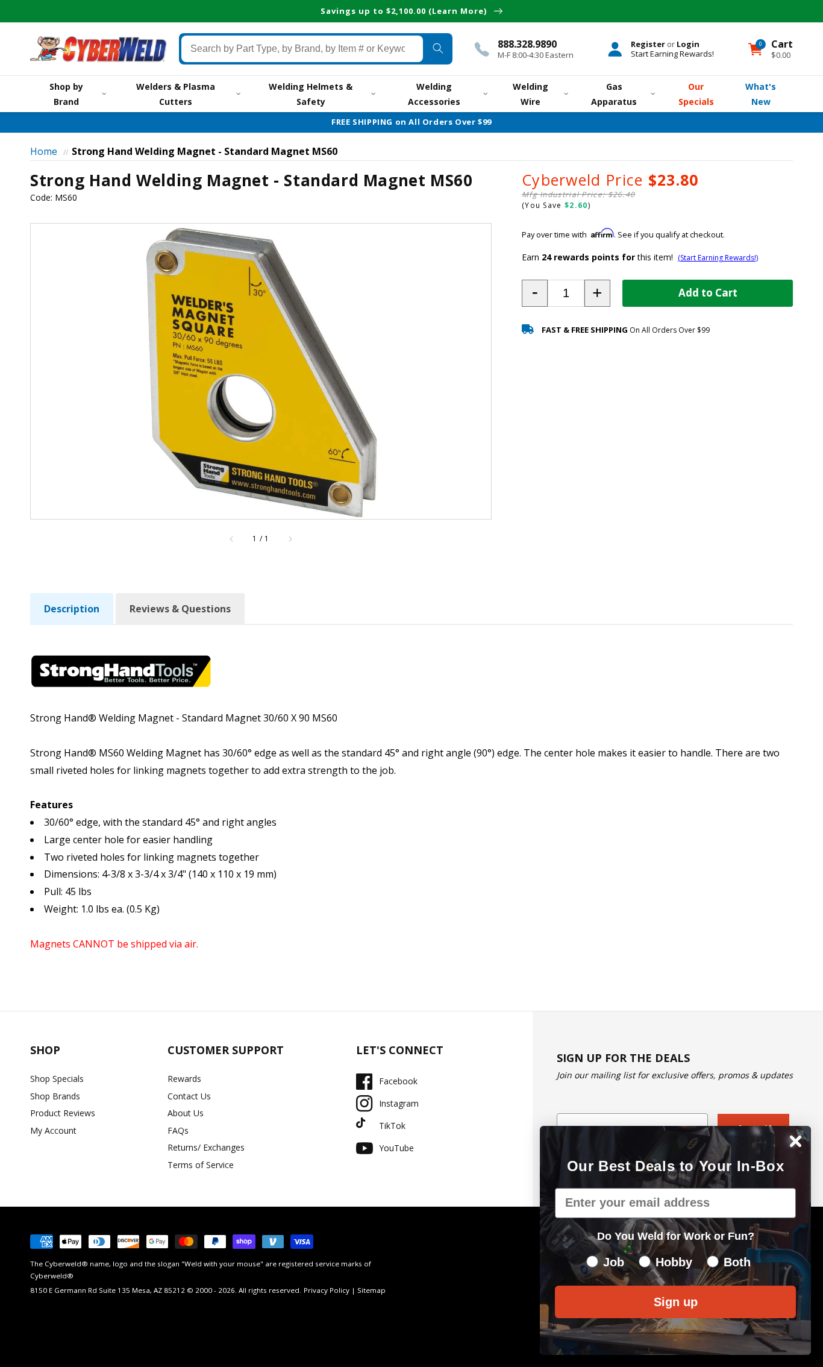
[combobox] (302, 49)
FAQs (178, 1130)
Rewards (184, 1078)
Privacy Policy (326, 1290)
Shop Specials (57, 1078)
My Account (53, 1130)
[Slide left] (232, 539)
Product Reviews (62, 1113)
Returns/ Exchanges (206, 1147)
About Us (185, 1113)
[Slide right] (290, 539)
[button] (535, 293)
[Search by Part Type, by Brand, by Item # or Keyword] (437, 49)
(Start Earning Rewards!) (718, 258)
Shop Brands (55, 1096)
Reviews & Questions (180, 608)
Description (71, 608)
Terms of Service (200, 1165)
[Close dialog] (795, 1141)
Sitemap (371, 1290)
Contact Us (189, 1096)
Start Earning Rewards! (672, 53)
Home (43, 151)
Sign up (676, 1302)
